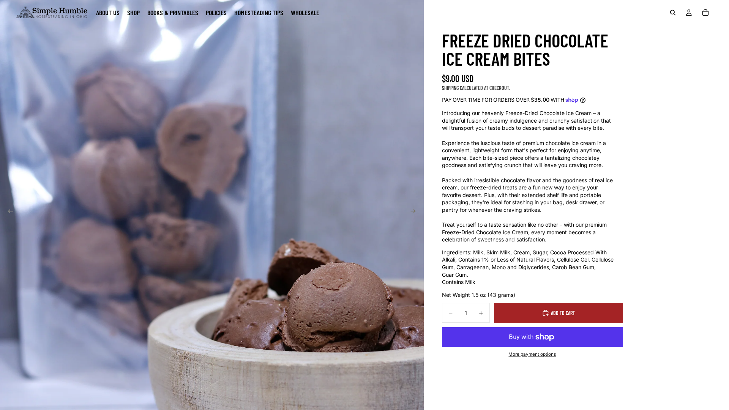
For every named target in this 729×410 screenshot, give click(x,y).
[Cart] (705, 12)
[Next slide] (415, 211)
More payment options (532, 354)
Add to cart (563, 313)
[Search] (672, 12)
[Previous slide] (8, 211)
